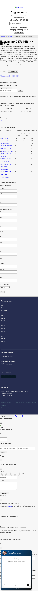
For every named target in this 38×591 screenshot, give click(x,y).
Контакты (4, 387)
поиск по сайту (23, 408)
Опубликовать (4, 493)
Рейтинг (2, 471)
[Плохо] (2, 474)
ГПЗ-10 (3, 308)
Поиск (2, 292)
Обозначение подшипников (9, 361)
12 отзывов (3, 71)
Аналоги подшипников (7, 359)
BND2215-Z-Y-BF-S (6, 146)
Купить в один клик (6, 88)
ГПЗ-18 (3, 331)
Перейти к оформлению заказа (24, 416)
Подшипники (19, 12)
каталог (10, 506)
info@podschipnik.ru (19, 29)
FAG (1, 121)
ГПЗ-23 (3, 339)
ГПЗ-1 (2, 305)
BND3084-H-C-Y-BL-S (7, 151)
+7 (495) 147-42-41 (19, 20)
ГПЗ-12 (3, 315)
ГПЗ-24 (3, 341)
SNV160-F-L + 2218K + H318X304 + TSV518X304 (7, 174)
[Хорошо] (15, 474)
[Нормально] (11, 474)
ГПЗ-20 (3, 336)
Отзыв (2, 480)
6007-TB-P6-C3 (5, 143)
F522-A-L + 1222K (6, 148)
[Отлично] (20, 474)
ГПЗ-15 (3, 326)
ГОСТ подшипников (6, 364)
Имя (23, 474)
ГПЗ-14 (3, 321)
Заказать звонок (19, 32)
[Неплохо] (6, 474)
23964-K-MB (4, 138)
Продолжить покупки (8, 416)
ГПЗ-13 (3, 318)
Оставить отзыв (13, 71)
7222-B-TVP (4, 141)
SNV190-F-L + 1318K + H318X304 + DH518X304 (7, 166)
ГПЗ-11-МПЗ (4, 310)
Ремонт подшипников (7, 356)
